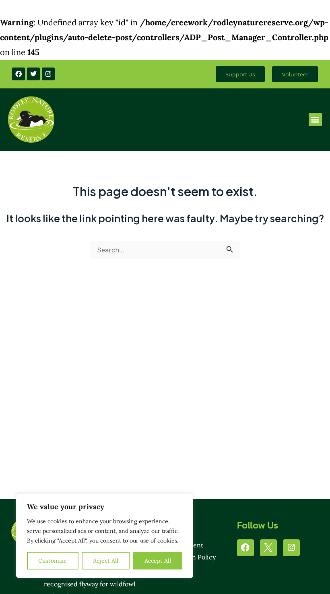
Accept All (157, 560)
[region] (104, 536)
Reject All (105, 560)
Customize (52, 560)
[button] (315, 119)
